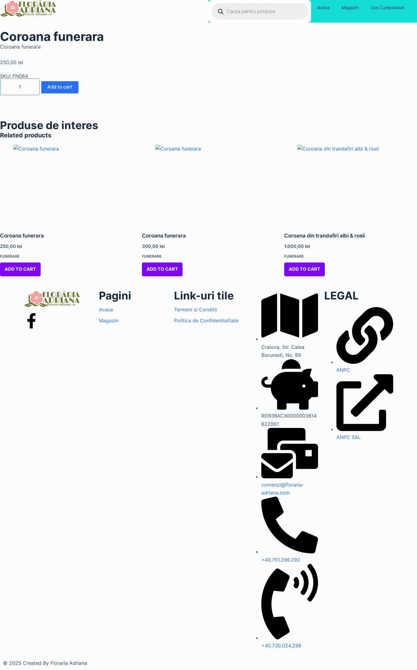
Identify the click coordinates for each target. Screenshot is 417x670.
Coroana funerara (22, 236)
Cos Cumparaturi (387, 7)
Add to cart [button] (20, 269)
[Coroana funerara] (66, 184)
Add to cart (59, 87)
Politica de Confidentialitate (206, 320)
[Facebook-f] (31, 320)
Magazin (350, 7)
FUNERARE (10, 256)
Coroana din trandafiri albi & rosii (324, 236)
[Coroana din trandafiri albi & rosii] (350, 184)
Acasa (323, 7)
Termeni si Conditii (195, 309)
